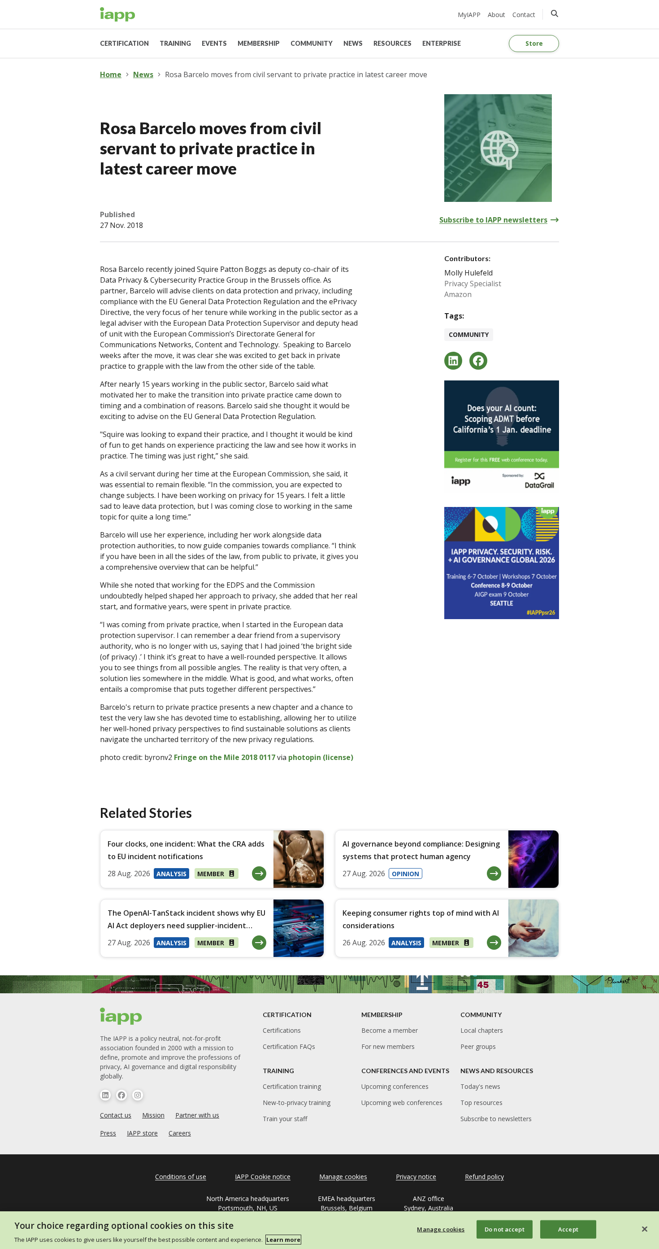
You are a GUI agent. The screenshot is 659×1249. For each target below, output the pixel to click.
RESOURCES (392, 43)
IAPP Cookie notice (262, 1176)
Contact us (115, 1115)
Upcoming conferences (395, 1086)
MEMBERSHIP (259, 43)
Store (534, 43)
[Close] (645, 1229)
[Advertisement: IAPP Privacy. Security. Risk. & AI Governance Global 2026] (501, 563)
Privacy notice (416, 1176)
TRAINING (175, 43)
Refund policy (484, 1176)
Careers (180, 1133)
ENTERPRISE (441, 43)
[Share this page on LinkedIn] (453, 361)
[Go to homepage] (117, 14)
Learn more (283, 1240)
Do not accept (505, 1229)
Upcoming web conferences (401, 1102)
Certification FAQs (289, 1046)
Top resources (481, 1102)
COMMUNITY (311, 43)
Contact (523, 14)
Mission (153, 1115)
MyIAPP (469, 14)
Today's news (480, 1086)
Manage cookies (440, 1229)
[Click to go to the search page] (554, 13)
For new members (388, 1046)
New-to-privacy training (296, 1102)
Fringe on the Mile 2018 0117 (224, 757)
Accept (568, 1229)
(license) (338, 757)
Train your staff (285, 1118)
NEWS (353, 43)
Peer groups (478, 1046)
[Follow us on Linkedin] (105, 1095)
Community (469, 334)
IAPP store (142, 1133)
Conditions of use (180, 1176)
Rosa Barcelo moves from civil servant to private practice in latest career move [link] (296, 74)
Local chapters (481, 1030)
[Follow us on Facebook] (121, 1095)
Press (108, 1133)
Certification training (292, 1086)
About (496, 14)
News (143, 74)
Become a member (389, 1030)
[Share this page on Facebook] (478, 361)
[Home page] (121, 1016)
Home (110, 74)
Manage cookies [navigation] (343, 1176)
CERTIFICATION (124, 43)
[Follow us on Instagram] (137, 1095)
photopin (304, 757)
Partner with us (197, 1115)
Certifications (282, 1030)
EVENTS (214, 43)
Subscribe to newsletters (496, 1118)
